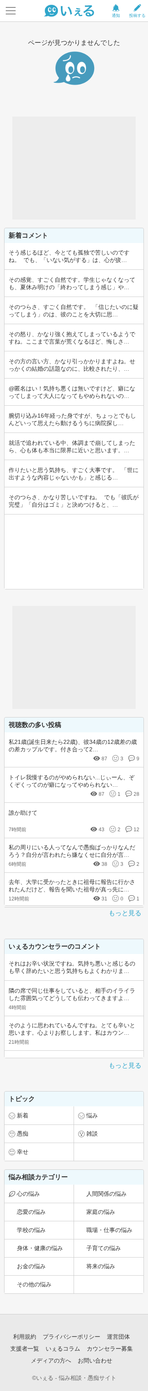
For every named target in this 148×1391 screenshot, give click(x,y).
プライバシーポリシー (71, 1336)
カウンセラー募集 (110, 1348)
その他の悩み (34, 1284)
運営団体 (118, 1336)
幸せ (22, 1151)
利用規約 (24, 1336)
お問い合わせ (95, 1360)
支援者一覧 (24, 1348)
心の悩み (28, 1193)
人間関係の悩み (106, 1193)
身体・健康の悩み (40, 1248)
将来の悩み (100, 1266)
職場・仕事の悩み (109, 1230)
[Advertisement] (74, 168)
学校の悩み (31, 1230)
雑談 (92, 1133)
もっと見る (125, 912)
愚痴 (22, 1133)
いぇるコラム (63, 1348)
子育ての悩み (103, 1248)
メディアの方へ (51, 1360)
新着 (22, 1115)
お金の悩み (31, 1266)
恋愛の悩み (31, 1212)
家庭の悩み (100, 1212)
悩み (92, 1115)
